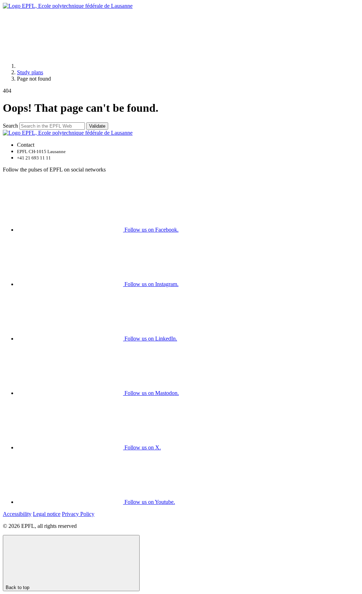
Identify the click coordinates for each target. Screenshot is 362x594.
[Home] (70, 66)
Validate (97, 126)
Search (10, 126)
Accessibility (17, 514)
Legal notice (46, 514)
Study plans (30, 72)
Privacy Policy (78, 514)
